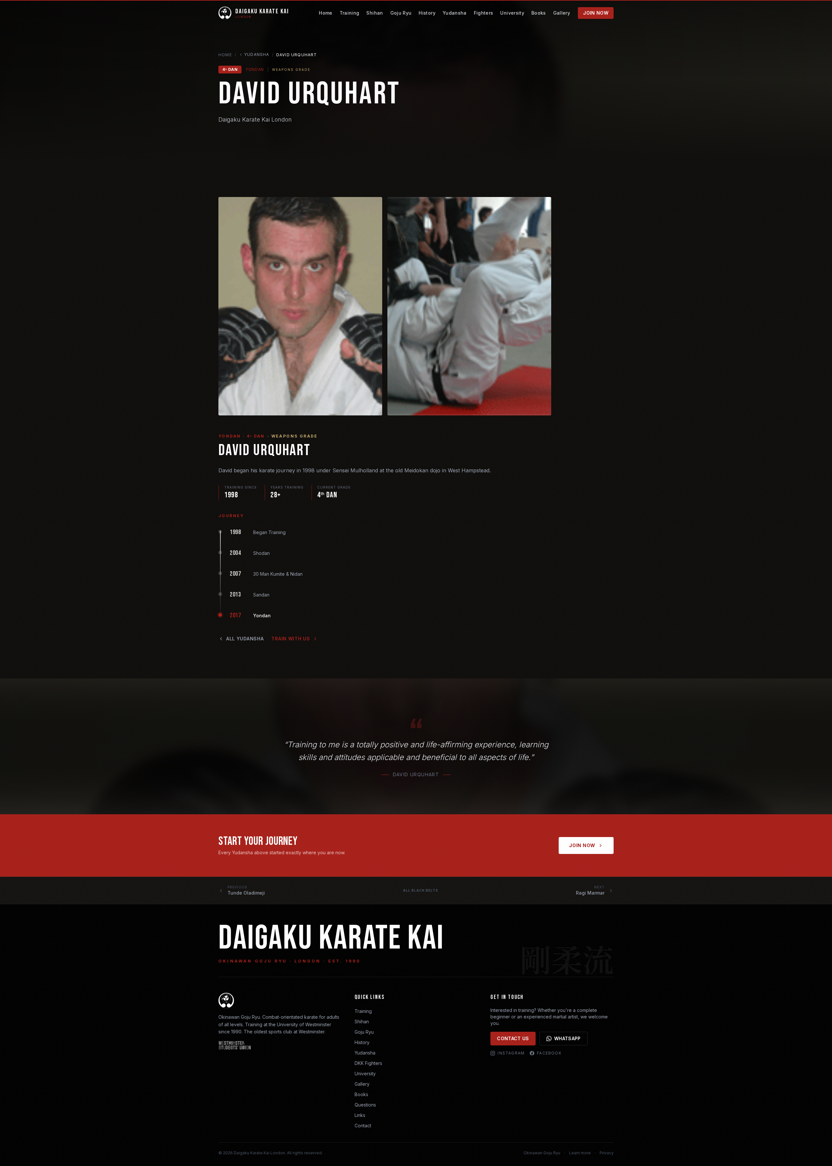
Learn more (580, 1152)
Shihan (374, 13)
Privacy (607, 1152)
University (512, 13)
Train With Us (290, 638)
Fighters (483, 13)
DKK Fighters (368, 1063)
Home (325, 13)
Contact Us (513, 1038)
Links (360, 1115)
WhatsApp (567, 1038)
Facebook (549, 1053)
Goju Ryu (401, 13)
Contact (363, 1125)
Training (349, 13)
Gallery (561, 13)
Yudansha (455, 13)
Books (538, 13)
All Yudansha (245, 638)
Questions (365, 1104)
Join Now (595, 13)
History (427, 13)
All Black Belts (420, 890)
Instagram (511, 1053)
